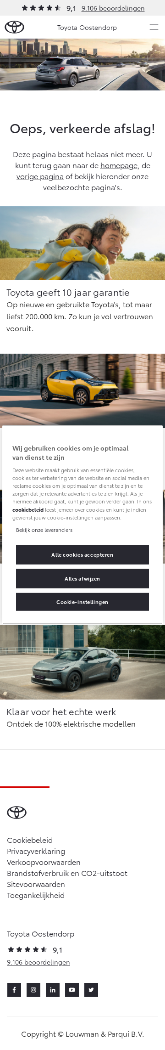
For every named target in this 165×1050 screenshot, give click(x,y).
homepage (119, 164)
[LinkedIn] (52, 989)
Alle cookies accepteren (82, 554)
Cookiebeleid (30, 839)
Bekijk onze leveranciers (44, 529)
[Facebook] (14, 989)
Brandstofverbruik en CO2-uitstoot (67, 872)
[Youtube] (72, 989)
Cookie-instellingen (82, 601)
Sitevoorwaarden (36, 883)
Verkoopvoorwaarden (44, 861)
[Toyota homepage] (14, 27)
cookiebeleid (28, 509)
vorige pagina (40, 175)
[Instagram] (33, 989)
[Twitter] (91, 989)
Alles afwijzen (82, 577)
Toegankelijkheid (36, 894)
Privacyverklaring (36, 850)
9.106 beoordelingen (113, 7)
